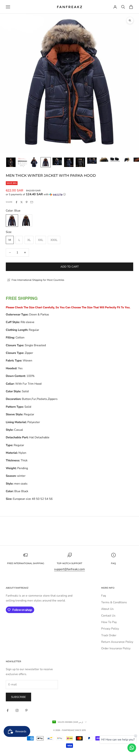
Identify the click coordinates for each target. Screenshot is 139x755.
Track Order (108, 635)
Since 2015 (80, 730)
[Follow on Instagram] (17, 710)
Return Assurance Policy (117, 642)
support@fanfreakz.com (69, 569)
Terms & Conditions (114, 602)
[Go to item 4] (46, 162)
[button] (69, 194)
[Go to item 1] (11, 162)
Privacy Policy (110, 629)
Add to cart (69, 266)
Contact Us (108, 616)
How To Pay (109, 622)
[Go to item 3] (34, 162)
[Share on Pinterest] (26, 202)
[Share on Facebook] (16, 202)
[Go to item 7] (80, 162)
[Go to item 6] (69, 162)
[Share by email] (31, 202)
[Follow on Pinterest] (26, 710)
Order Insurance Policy (115, 648)
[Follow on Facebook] (7, 710)
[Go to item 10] (115, 159)
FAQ (113, 563)
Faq (103, 596)
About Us (107, 609)
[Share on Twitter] (21, 202)
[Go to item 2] (22, 162)
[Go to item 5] (57, 161)
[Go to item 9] (103, 159)
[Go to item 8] (92, 160)
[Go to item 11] (127, 159)
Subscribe (18, 697)
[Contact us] (131, 747)
